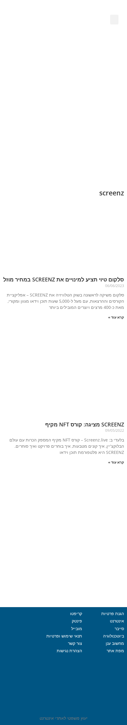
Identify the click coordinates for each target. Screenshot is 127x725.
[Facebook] (30, 652)
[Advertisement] (63, 114)
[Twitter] (14, 652)
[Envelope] (39, 37)
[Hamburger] (22, 667)
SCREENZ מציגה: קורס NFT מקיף (84, 424)
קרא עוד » (116, 317)
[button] (114, 19)
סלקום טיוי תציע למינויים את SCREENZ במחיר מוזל (63, 279)
